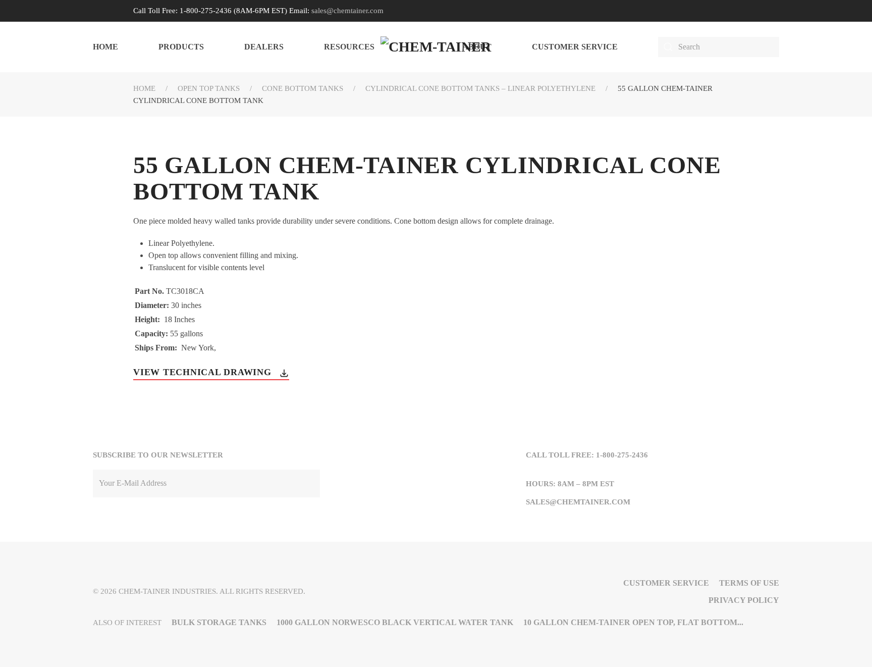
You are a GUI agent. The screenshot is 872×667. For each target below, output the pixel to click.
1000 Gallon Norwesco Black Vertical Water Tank (395, 622)
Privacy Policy (743, 600)
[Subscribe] (310, 483)
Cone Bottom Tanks (302, 88)
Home (105, 46)
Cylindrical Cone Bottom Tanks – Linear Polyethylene (480, 88)
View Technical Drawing (203, 372)
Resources (349, 46)
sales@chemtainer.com (347, 11)
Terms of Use (749, 583)
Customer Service (575, 46)
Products (181, 46)
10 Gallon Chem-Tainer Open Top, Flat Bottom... (633, 622)
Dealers (264, 46)
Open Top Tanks (209, 88)
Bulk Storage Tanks (219, 622)
